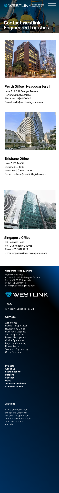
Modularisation (12, 346)
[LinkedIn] (8, 304)
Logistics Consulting (15, 343)
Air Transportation (14, 334)
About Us (10, 368)
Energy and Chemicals (16, 412)
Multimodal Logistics (15, 331)
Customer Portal (14, 386)
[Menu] (52, 5)
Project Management (16, 337)
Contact (9, 377)
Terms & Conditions (15, 383)
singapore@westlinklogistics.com (29, 253)
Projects (9, 366)
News (8, 380)
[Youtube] (11, 304)
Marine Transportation (16, 325)
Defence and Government (18, 418)
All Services (11, 322)
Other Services (13, 352)
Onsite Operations (14, 340)
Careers (9, 374)
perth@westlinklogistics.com (28, 102)
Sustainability (12, 371)
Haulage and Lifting (15, 328)
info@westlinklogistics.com (21, 285)
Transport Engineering (16, 349)
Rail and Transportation (17, 415)
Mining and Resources (16, 409)
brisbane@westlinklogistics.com (29, 174)
